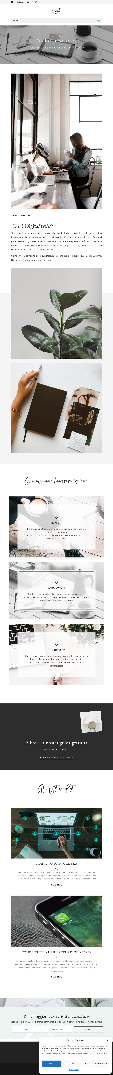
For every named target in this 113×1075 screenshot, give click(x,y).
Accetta (52, 1063)
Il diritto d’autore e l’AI (56, 864)
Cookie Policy (74, 1070)
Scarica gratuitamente (56, 757)
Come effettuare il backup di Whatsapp (56, 952)
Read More (56, 884)
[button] (107, 1040)
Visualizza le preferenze (96, 1063)
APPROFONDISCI (21, 215)
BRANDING (56, 523)
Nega (72, 1063)
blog (56, 868)
